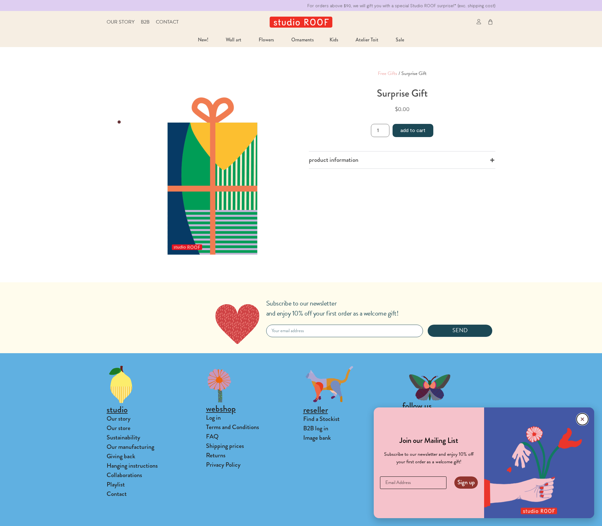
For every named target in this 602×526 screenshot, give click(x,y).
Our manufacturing (130, 446)
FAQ (212, 436)
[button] (465, 22)
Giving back (121, 456)
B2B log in (315, 428)
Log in (213, 417)
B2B (145, 22)
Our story (121, 22)
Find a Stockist (321, 418)
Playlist (116, 484)
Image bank (317, 437)
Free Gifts (387, 73)
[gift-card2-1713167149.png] (212, 176)
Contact (167, 22)
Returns (215, 455)
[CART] (490, 22)
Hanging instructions (132, 465)
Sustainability (123, 437)
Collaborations (124, 475)
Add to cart (412, 130)
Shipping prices (225, 445)
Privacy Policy (223, 464)
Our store (118, 428)
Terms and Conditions (232, 427)
